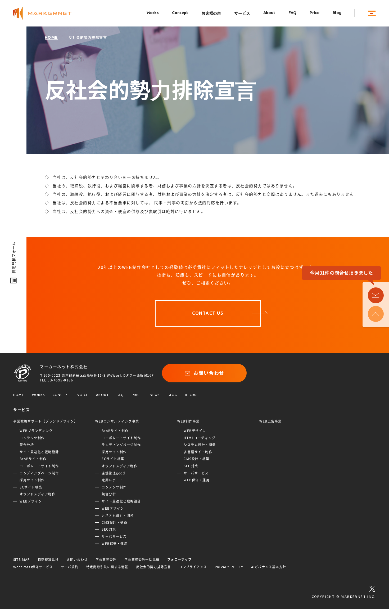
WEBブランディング (36, 430)
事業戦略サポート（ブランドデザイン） (45, 421)
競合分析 (27, 444)
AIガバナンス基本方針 (268, 567)
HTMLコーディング (199, 437)
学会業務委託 (106, 559)
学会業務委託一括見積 (141, 559)
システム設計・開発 (118, 515)
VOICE (82, 395)
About (269, 12)
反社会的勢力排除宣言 (153, 567)
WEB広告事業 (270, 421)
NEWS (155, 395)
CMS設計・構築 (114, 522)
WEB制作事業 (188, 421)
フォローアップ (179, 559)
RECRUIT (192, 395)
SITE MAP (21, 559)
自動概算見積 (48, 559)
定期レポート (112, 480)
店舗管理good (113, 473)
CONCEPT (61, 395)
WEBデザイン (31, 501)
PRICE (137, 395)
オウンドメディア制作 (37, 494)
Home (51, 37)
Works (153, 12)
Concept (180, 12)
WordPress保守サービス (33, 567)
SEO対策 (109, 529)
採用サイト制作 (32, 480)
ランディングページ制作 (39, 473)
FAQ (292, 12)
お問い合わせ (208, 373)
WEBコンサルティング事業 (117, 421)
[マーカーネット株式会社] (47, 13)
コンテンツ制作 (32, 437)
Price (314, 12)
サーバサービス (114, 536)
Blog (337, 12)
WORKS (38, 395)
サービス (242, 13)
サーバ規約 (69, 567)
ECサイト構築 (31, 487)
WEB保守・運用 (115, 543)
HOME (18, 395)
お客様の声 (211, 13)
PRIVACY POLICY (229, 567)
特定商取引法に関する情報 (107, 567)
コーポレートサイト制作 (39, 466)
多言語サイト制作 (198, 452)
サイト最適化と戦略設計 (39, 452)
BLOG (172, 395)
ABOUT (102, 395)
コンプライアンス (193, 567)
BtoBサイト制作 (33, 458)
